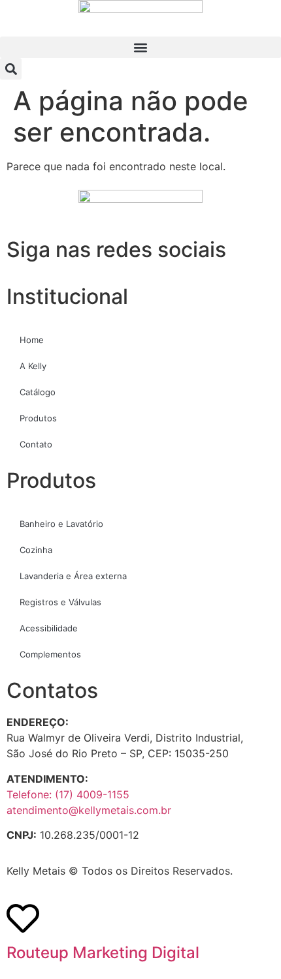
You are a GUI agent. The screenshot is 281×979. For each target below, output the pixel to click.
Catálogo (38, 392)
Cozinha (36, 550)
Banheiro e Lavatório (61, 524)
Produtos (38, 418)
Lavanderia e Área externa (73, 576)
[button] (140, 47)
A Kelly (33, 366)
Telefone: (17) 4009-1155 (68, 794)
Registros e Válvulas (60, 602)
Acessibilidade (49, 628)
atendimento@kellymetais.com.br (89, 810)
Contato (36, 444)
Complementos (50, 654)
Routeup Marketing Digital (103, 952)
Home (32, 340)
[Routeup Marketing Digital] (23, 918)
